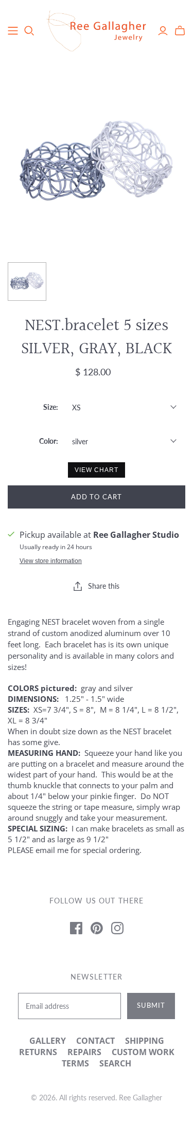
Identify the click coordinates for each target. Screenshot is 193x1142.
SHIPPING (144, 1040)
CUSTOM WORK (143, 1052)
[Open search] (29, 31)
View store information (51, 561)
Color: (48, 441)
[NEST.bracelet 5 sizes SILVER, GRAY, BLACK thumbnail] (27, 281)
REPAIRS (84, 1052)
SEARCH (115, 1063)
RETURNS (38, 1052)
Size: (50, 407)
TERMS (75, 1063)
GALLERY (47, 1040)
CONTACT (95, 1040)
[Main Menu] (13, 31)
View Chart (96, 470)
